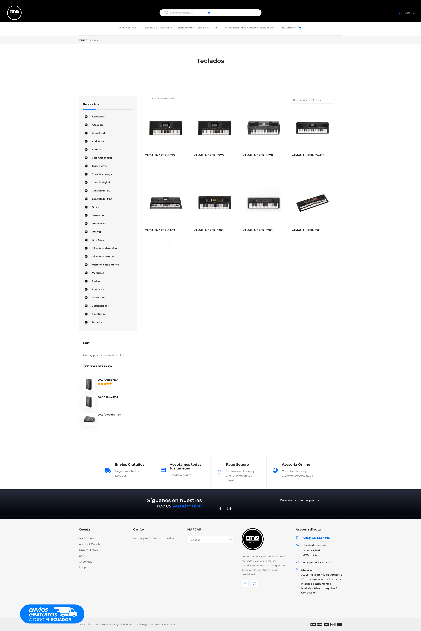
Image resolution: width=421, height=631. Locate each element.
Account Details (89, 544)
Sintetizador (99, 314)
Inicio (82, 39)
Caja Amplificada (102, 157)
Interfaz (96, 231)
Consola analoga (102, 174)
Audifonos (98, 141)
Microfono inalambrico (105, 264)
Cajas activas (99, 165)
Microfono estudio (103, 256)
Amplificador (99, 133)
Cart (82, 555)
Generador (98, 215)
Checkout (85, 561)
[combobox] (210, 540)
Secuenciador (100, 305)
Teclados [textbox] (210, 539)
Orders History (88, 550)
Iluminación (99, 223)
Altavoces (97, 124)
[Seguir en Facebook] (220, 508)
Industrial (287, 27)
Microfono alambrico (104, 248)
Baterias (97, 149)
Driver (95, 207)
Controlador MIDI (102, 198)
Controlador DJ (101, 190)
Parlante (97, 281)
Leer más (166, 170)
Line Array (98, 240)
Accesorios (98, 116)
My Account (87, 538)
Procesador (99, 297)
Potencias (98, 289)
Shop (82, 567)
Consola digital (101, 182)
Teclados (97, 322)
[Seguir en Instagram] (229, 508)
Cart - (409, 12)
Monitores (98, 272)
